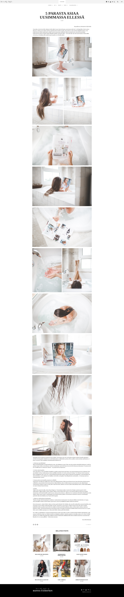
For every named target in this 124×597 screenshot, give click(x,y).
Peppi (53, 490)
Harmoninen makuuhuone (62, 555)
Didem (75, 500)
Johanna (60, 464)
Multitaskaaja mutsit (41, 579)
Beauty (59, 5)
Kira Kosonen (88, 519)
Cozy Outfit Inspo (81, 554)
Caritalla (51, 471)
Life (55, 5)
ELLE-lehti (88, 26)
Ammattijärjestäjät (81, 579)
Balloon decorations (41, 554)
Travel (65, 5)
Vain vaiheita (62, 579)
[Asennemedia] (114, 1)
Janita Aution (69, 501)
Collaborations (72, 5)
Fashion (49, 5)
